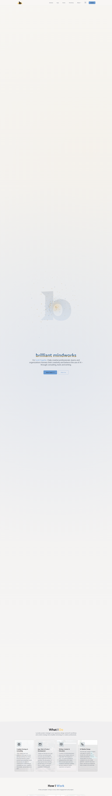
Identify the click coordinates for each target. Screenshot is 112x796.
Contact (92, 3)
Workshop (71, 3)
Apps (58, 3)
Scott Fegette (40, 360)
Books (64, 3)
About (78, 3)
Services (51, 3)
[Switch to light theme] (85, 2)
